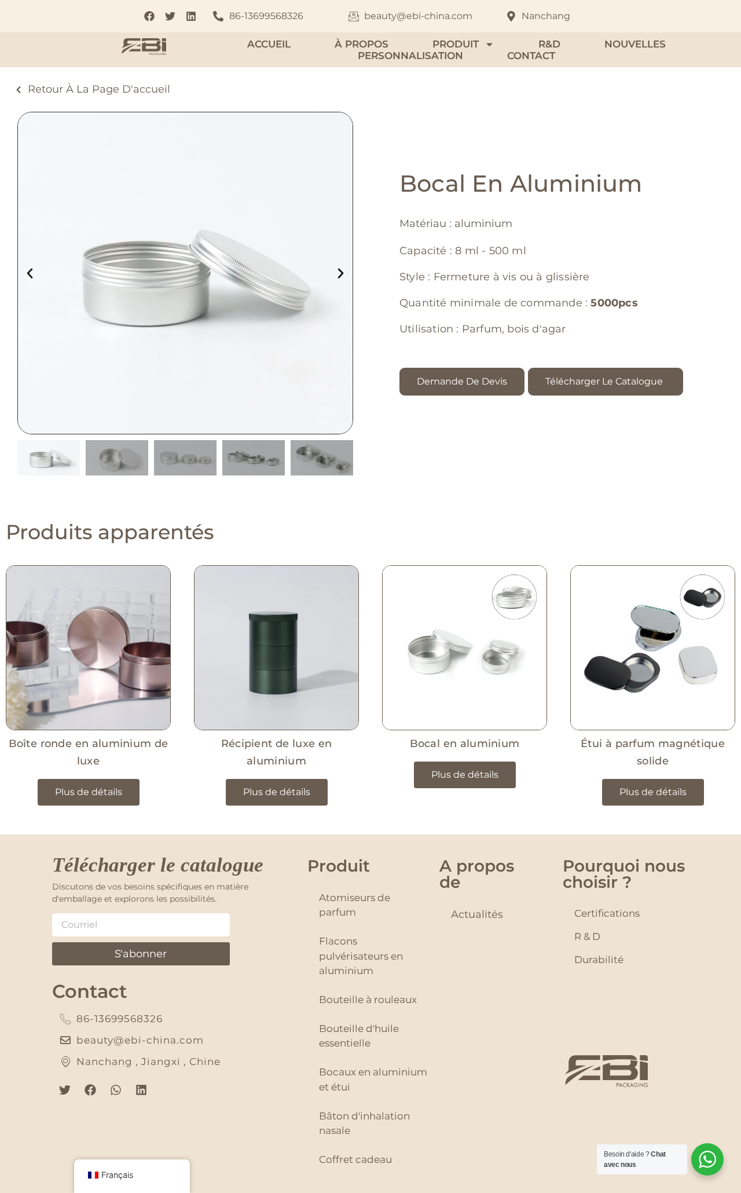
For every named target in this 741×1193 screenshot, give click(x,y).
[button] (29, 273)
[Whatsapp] (116, 1090)
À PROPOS (361, 44)
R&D (549, 44)
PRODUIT (455, 44)
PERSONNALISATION (410, 55)
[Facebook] (90, 1090)
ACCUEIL (269, 44)
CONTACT (531, 55)
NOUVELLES (635, 44)
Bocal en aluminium (465, 743)
